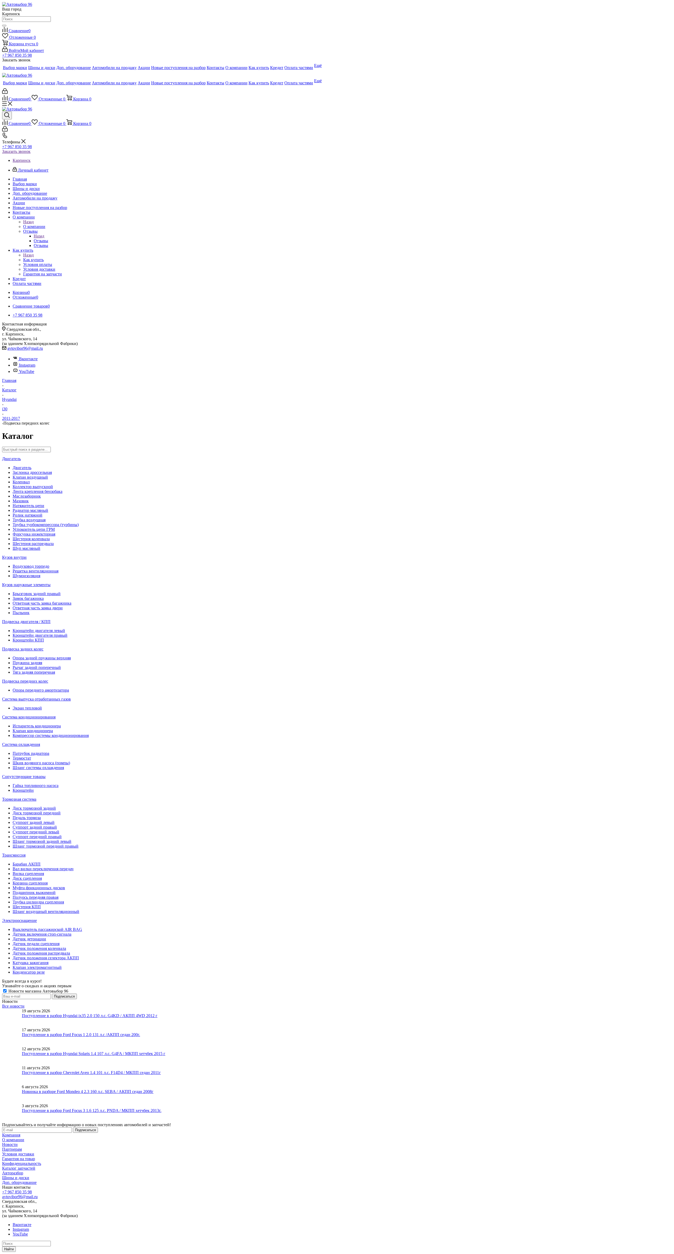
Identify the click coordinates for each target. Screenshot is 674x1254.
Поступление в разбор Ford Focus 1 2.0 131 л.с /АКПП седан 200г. (81, 1034)
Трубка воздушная (29, 520)
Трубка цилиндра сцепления (38, 902)
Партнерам (12, 1149)
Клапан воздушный (30, 477)
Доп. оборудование (19, 1182)
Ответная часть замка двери (38, 608)
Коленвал (21, 482)
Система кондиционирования (29, 717)
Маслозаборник (27, 496)
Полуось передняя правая (35, 897)
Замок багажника (28, 598)
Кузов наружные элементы (26, 584)
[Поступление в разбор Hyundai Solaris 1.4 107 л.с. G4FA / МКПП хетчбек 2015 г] (12, 1056)
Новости (10, 1144)
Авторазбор (12, 1173)
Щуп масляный (26, 548)
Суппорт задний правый (35, 827)
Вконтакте (28, 359)
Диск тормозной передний (37, 813)
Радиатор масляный (30, 510)
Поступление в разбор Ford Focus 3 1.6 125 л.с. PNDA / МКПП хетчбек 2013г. (91, 1110)
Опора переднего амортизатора (41, 690)
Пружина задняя (27, 662)
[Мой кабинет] (5, 92)
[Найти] (4, 25)
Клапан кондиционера (33, 730)
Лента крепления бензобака (37, 491)
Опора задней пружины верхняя (42, 658)
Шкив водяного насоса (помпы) (41, 763)
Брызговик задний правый (37, 593)
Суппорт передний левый (36, 832)
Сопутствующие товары (24, 776)
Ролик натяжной (27, 515)
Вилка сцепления (28, 873)
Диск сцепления (27, 878)
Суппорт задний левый (33, 822)
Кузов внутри (14, 557)
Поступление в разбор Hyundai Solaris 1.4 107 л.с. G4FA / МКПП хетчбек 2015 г (93, 1053)
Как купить (33, 259)
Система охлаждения (21, 744)
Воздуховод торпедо (31, 566)
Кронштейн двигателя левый (39, 630)
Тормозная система (19, 799)
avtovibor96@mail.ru (25, 348)
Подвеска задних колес (22, 649)
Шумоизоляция (26, 575)
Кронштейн (23, 790)
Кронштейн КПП (28, 640)
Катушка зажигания (30, 962)
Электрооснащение (19, 920)
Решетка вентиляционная (35, 571)
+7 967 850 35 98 (17, 55)
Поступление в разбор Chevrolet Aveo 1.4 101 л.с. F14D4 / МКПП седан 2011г (91, 1072)
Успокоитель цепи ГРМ (34, 529)
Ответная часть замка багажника (42, 603)
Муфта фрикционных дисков (39, 888)
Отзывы (41, 241)
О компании (34, 226)
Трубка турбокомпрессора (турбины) (46, 524)
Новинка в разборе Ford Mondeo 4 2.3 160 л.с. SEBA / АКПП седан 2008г (87, 1091)
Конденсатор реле (29, 972)
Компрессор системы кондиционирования (51, 735)
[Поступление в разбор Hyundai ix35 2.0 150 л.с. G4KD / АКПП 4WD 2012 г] (12, 1018)
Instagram (27, 365)
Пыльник (21, 612)
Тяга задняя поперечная (34, 672)
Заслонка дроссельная (32, 472)
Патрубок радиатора (31, 753)
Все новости (13, 1006)
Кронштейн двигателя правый (40, 635)
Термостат (22, 758)
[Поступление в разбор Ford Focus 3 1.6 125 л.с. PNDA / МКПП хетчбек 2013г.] (12, 1113)
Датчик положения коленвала (39, 948)
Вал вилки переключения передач (43, 869)
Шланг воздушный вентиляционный (46, 911)
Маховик (21, 501)
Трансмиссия (14, 855)
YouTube (26, 371)
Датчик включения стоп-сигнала (42, 934)
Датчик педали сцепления (36, 943)
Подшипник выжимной (34, 892)
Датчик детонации (29, 939)
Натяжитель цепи (28, 505)
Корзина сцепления (30, 883)
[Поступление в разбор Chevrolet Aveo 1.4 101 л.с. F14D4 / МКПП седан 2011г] (12, 1075)
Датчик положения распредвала (41, 953)
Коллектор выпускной (33, 486)
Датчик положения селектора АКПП (46, 958)
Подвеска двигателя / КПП (26, 621)
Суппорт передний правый (37, 836)
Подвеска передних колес (25, 681)
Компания (11, 1135)
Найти (9, 1249)
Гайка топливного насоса (35, 785)
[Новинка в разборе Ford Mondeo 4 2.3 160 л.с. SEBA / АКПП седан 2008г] (12, 1094)
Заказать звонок (16, 151)
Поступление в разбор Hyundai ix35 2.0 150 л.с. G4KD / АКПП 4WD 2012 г (89, 1015)
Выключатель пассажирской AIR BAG (47, 929)
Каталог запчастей (18, 1168)
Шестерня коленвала (31, 539)
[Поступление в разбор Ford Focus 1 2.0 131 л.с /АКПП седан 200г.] (12, 1037)
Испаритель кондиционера (37, 726)
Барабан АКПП (27, 864)
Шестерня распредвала (33, 543)
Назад (28, 222)
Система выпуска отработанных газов (36, 699)
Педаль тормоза (27, 817)
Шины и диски (15, 1177)
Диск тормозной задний (34, 808)
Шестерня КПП (27, 907)
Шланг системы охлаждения (38, 767)
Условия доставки (18, 1154)
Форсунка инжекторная (34, 534)
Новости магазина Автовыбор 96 (37, 991)
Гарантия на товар (18, 1158)
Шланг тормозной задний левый (42, 841)
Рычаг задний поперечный (37, 667)
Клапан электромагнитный (37, 967)
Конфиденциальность (21, 1163)
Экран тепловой (27, 708)
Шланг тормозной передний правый (45, 846)
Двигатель (11, 458)
